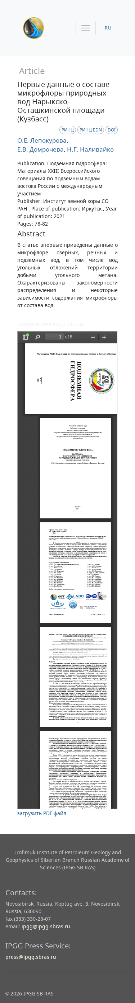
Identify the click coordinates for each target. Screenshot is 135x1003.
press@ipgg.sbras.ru (30, 956)
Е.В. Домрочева (40, 149)
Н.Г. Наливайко (90, 149)
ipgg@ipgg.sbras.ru (46, 926)
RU (108, 28)
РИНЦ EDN (91, 130)
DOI (112, 130)
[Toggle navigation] (86, 28)
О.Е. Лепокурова (42, 140)
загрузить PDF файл (41, 813)
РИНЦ (68, 130)
